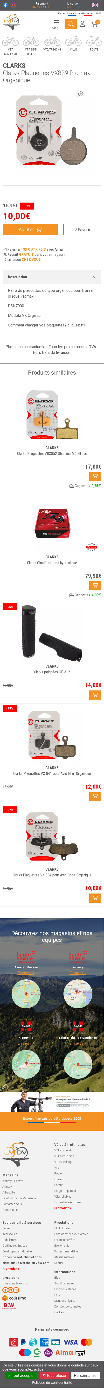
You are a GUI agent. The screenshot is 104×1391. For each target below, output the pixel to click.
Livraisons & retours (14, 1283)
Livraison (14, 260)
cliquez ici (76, 325)
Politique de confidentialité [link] (52, 1382)
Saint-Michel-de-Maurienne (19, 1198)
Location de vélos (65, 1240)
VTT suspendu (63, 1150)
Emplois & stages (65, 1289)
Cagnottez (87, 486)
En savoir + (26, 973)
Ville (56, 1167)
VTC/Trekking (63, 1162)
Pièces (6, 1228)
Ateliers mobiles (64, 1257)
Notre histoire (10, 1210)
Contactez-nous (12, 1204)
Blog (57, 1277)
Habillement (10, 1240)
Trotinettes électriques (68, 1202)
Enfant (58, 1185)
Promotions (62, 1208)
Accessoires (9, 1234)
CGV (57, 1295)
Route (58, 1173)
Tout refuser (55, 1375)
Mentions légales (64, 1300)
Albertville (8, 1192)
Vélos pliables (62, 1196)
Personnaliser (86, 1375)
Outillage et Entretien (15, 1245)
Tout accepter (23, 1375)
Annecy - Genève (12, 1181)
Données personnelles (67, 1306)
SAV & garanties (64, 1283)
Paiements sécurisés (52, 1329)
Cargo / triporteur (65, 1191)
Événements (61, 1245)
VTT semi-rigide (64, 1156)
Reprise (58, 1263)
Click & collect (63, 1228)
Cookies (59, 1312)
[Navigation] (71, 24)
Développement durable (17, 1251)
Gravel (58, 1179)
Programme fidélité (66, 1251)
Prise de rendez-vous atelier (71, 1234)
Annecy (7, 1186)
